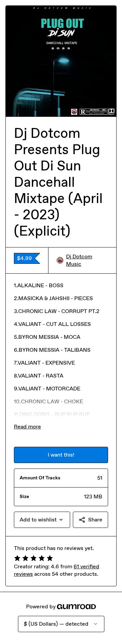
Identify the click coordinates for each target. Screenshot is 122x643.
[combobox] (42, 520)
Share (95, 519)
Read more (27, 426)
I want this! (61, 455)
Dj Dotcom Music (79, 260)
